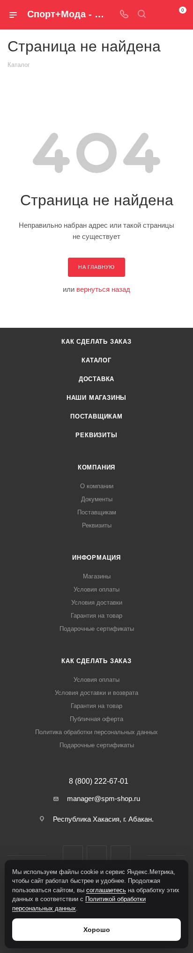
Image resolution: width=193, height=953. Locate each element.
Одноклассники (121, 855)
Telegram (97, 855)
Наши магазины (96, 397)
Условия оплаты (96, 589)
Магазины (97, 576)
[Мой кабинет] (159, 15)
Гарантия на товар (96, 615)
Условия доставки (96, 602)
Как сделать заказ (96, 341)
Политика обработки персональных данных (96, 732)
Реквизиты (96, 435)
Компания (96, 467)
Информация (96, 557)
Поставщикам (96, 416)
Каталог (96, 360)
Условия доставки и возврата (96, 692)
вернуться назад (103, 289)
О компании (96, 486)
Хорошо (96, 929)
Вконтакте (73, 855)
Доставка (96, 379)
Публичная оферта (96, 718)
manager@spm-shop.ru (103, 798)
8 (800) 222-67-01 (98, 781)
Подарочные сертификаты (96, 628)
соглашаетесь (106, 890)
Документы (96, 499)
